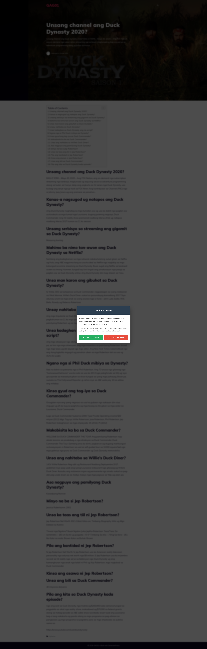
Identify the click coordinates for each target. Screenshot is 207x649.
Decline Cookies (116, 337)
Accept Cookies (91, 337)
